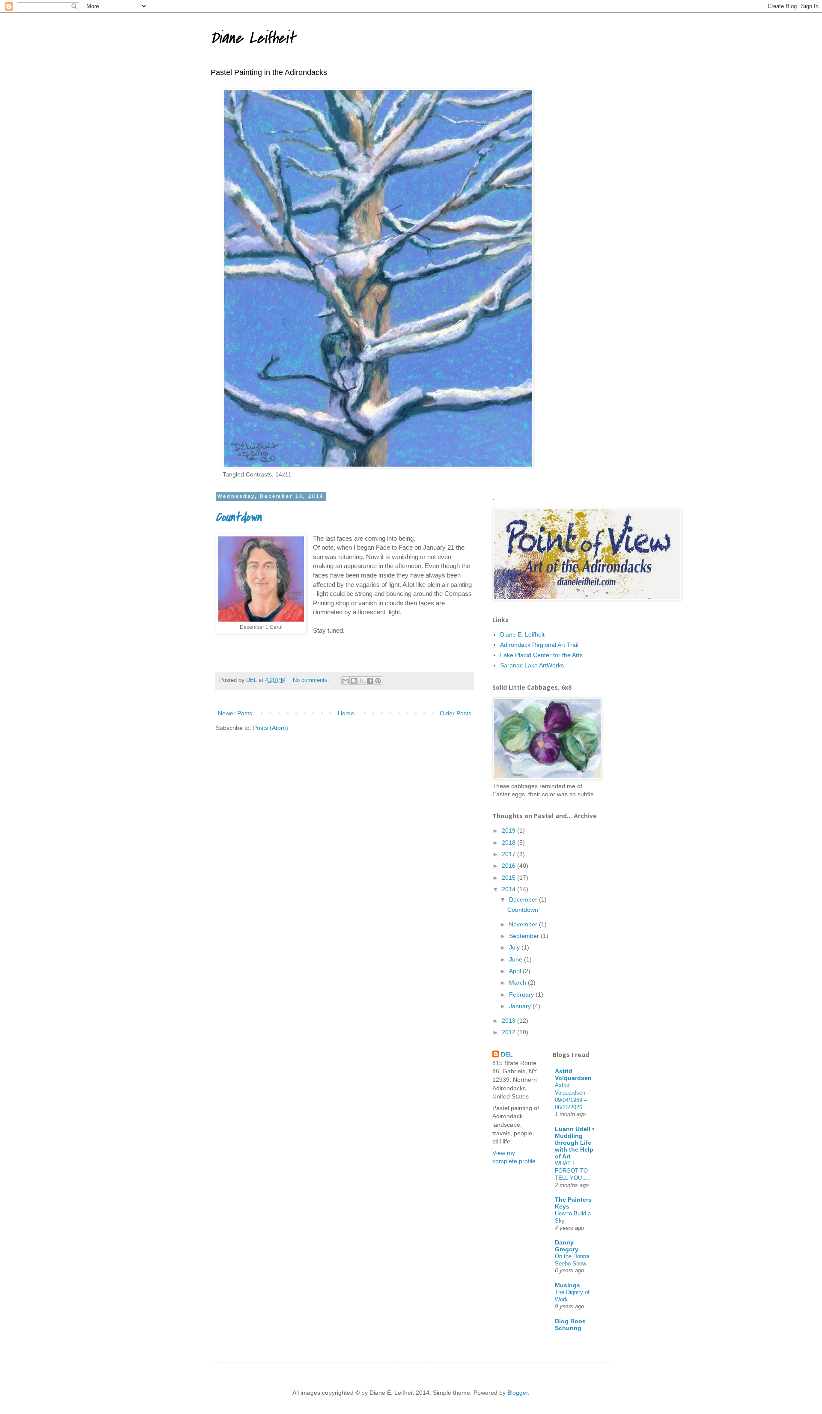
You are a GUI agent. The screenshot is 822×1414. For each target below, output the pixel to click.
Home (346, 713)
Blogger (517, 1392)
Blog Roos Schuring (570, 1324)
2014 (509, 889)
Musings (567, 1285)
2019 (509, 830)
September (525, 935)
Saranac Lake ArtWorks (532, 665)
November (524, 924)
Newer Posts (235, 713)
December (524, 899)
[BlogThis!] (353, 680)
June (516, 959)
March (518, 982)
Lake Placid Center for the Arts (541, 655)
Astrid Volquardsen (573, 1074)
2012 (509, 1032)
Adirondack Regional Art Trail (539, 644)
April (516, 970)
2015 (509, 877)
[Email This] (345, 680)
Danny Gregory (566, 1246)
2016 (509, 865)
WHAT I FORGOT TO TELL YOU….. (573, 1171)
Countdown (239, 517)
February (522, 994)
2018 (509, 842)
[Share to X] (361, 680)
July (515, 947)
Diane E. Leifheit (522, 634)
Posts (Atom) (270, 727)
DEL (507, 1054)
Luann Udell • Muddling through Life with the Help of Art (574, 1142)
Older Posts (455, 713)
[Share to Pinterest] (378, 680)
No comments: (312, 680)
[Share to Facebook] (370, 680)
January (521, 1006)
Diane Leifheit (252, 38)
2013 (509, 1020)
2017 (509, 854)
